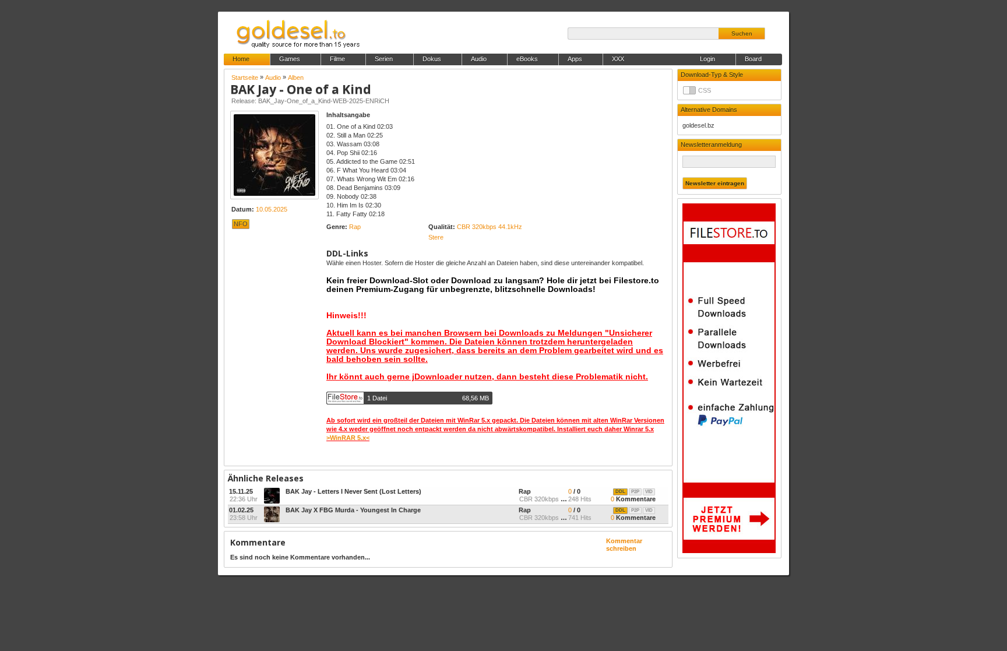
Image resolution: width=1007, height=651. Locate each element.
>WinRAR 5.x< (347, 437)
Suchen (741, 33)
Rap (355, 226)
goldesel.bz (698, 125)
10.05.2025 (271, 209)
